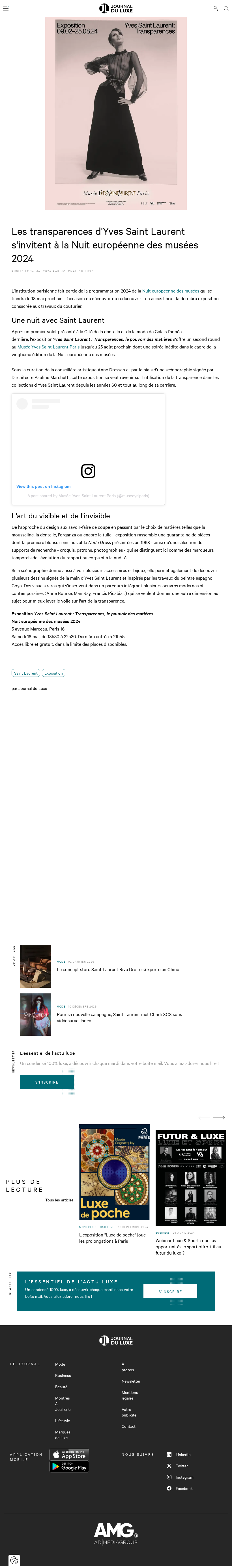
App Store (69, 1455)
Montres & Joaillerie (62, 1403)
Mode (60, 1364)
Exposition (53, 673)
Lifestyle (62, 1420)
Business (63, 1375)
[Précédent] (204, 1118)
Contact (129, 1426)
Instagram (184, 1477)
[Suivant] (219, 1118)
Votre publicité (129, 1412)
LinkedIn (183, 1454)
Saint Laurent (26, 673)
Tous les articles (59, 1200)
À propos (128, 1366)
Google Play (69, 1466)
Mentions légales (130, 1395)
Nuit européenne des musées (170, 290)
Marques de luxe (62, 1434)
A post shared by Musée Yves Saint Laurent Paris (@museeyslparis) (88, 495)
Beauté (61, 1386)
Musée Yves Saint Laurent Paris (49, 346)
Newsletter (131, 1381)
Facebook (184, 1488)
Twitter (182, 1465)
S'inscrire (47, 1081)
